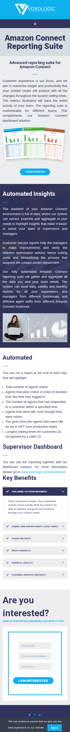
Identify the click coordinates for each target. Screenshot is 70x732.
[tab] (35, 491)
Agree (54, 727)
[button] (35, 491)
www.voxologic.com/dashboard (43, 472)
